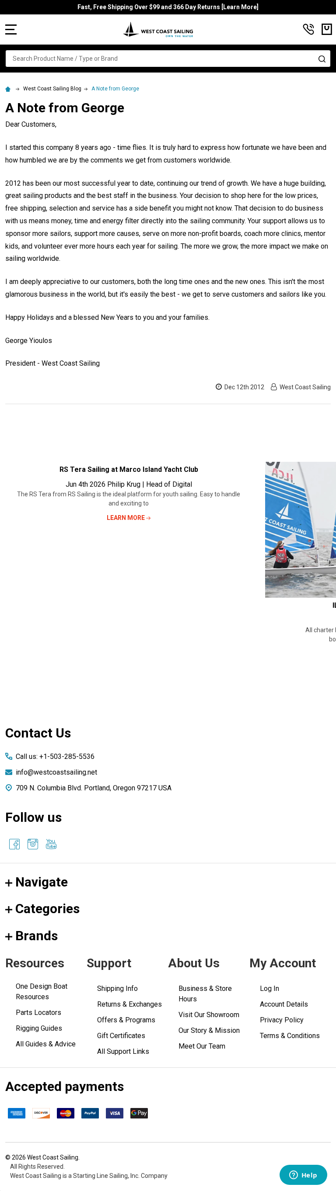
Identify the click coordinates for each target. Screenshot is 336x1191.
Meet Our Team (201, 1046)
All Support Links (123, 1051)
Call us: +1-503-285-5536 (55, 756)
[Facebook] (14, 844)
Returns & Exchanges (129, 1004)
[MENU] (11, 29)
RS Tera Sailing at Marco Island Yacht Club (129, 469)
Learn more (126, 517)
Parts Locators (38, 1012)
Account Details (284, 1004)
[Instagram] (33, 844)
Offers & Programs (126, 1020)
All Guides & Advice (46, 1044)
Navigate (41, 882)
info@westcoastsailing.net (56, 772)
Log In (269, 988)
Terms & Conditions (290, 1036)
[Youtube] (51, 844)
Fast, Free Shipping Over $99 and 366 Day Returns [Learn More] (168, 6)
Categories (47, 908)
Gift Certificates (121, 1036)
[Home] (9, 89)
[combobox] (168, 58)
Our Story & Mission (209, 1030)
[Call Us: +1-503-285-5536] (308, 29)
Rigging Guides (39, 1028)
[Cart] (327, 29)
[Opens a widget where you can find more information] (303, 1176)
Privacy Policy (282, 1020)
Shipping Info (117, 988)
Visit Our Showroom (208, 1015)
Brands (36, 935)
